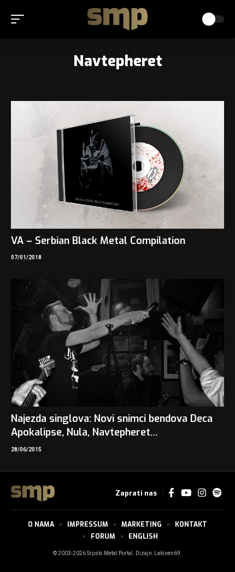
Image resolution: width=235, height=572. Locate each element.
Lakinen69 (167, 553)
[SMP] (117, 19)
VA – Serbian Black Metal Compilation (98, 240)
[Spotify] (217, 493)
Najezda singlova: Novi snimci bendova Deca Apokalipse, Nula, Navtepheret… (112, 425)
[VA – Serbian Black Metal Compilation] (117, 165)
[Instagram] (202, 493)
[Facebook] (171, 493)
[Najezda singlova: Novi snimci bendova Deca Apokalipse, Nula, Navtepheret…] (117, 343)
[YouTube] (186, 493)
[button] (20, 19)
